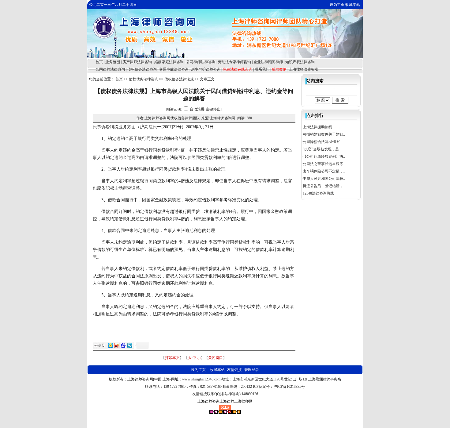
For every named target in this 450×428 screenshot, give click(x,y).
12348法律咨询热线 (318, 193)
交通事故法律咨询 (174, 69)
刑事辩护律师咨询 (205, 69)
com (217, 379)
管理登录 (251, 370)
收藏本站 (352, 4)
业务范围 (112, 62)
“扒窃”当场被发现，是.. (322, 149)
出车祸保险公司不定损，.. (324, 171)
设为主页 (337, 4)
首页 (99, 62)
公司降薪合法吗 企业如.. (322, 142)
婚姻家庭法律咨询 (169, 62)
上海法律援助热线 (317, 127)
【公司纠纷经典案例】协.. (324, 156)
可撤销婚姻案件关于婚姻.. (324, 134)
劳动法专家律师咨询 (234, 62)
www (186, 379)
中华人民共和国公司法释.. (324, 178)
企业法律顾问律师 (268, 62)
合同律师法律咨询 (110, 69)
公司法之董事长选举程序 (323, 164)
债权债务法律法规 (179, 79)
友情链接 (234, 370)
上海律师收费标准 (303, 69)
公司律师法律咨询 (201, 62)
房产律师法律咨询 (137, 62)
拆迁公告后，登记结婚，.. (324, 186)
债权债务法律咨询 (142, 69)
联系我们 (262, 69)
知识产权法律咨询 (300, 62)
